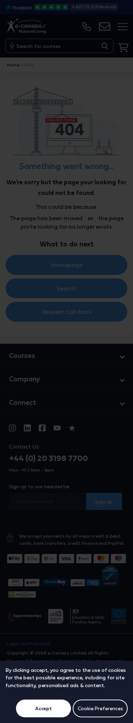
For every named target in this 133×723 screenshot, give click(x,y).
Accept (43, 708)
